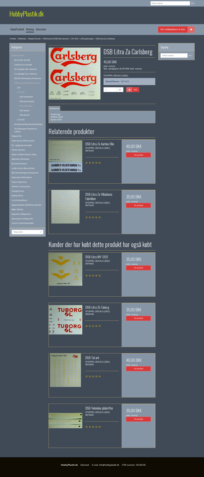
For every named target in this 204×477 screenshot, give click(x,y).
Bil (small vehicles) (19, 164)
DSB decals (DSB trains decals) (27, 83)
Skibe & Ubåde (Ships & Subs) (24, 155)
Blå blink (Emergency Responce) (27, 78)
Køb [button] (135, 90)
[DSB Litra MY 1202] (65, 269)
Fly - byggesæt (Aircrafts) (22, 145)
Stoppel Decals (18, 55)
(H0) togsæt (24, 111)
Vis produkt (138, 155)
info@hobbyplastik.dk (109, 465)
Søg (192, 3)
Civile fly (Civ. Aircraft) (23, 65)
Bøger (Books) (17, 209)
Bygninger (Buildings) (20, 159)
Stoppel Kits (16, 136)
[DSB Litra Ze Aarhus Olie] (65, 156)
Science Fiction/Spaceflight (23, 223)
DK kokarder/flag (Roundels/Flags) (28, 124)
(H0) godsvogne (26, 106)
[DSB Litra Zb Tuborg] (65, 320)
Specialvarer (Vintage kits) (22, 219)
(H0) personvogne (27, 101)
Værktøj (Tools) (18, 191)
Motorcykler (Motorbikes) (22, 177)
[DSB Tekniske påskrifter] (65, 420)
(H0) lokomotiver (26, 97)
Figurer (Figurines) (19, 182)
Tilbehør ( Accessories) (21, 187)
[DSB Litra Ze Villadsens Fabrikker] (65, 207)
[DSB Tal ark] (65, 370)
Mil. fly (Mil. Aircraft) (22, 60)
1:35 (18, 88)
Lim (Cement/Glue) (19, 200)
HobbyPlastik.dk (26, 14)
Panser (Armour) (18, 150)
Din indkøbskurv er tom (173, 29)
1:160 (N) (20, 120)
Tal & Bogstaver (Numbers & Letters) (25, 130)
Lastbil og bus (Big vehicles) (23, 168)
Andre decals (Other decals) (23, 141)
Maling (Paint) (17, 196)
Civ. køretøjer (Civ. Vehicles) (25, 74)
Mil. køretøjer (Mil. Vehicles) (25, 69)
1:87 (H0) (20, 92)
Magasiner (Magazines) (21, 214)
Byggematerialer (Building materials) (26, 205)
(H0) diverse (25, 115)
